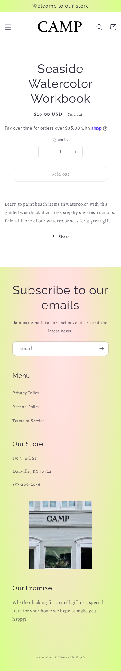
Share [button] (64, 237)
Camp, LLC (53, 657)
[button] (8, 27)
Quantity (60, 139)
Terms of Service (28, 421)
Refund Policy (26, 407)
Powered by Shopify (72, 657)
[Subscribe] (101, 348)
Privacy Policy (25, 393)
